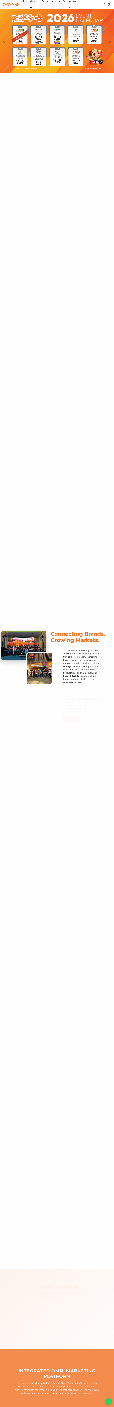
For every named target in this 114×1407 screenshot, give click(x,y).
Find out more (71, 708)
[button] (110, 40)
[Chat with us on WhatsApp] (108, 1401)
